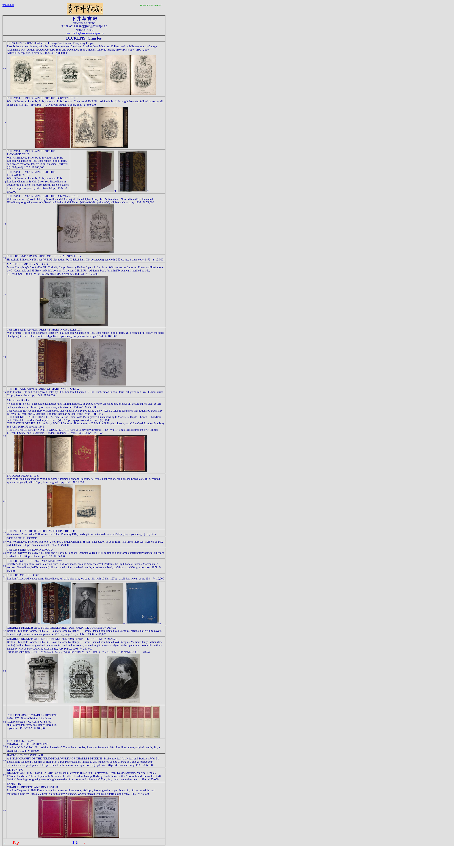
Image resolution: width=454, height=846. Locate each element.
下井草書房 (8, 5)
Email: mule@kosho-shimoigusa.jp (84, 33)
